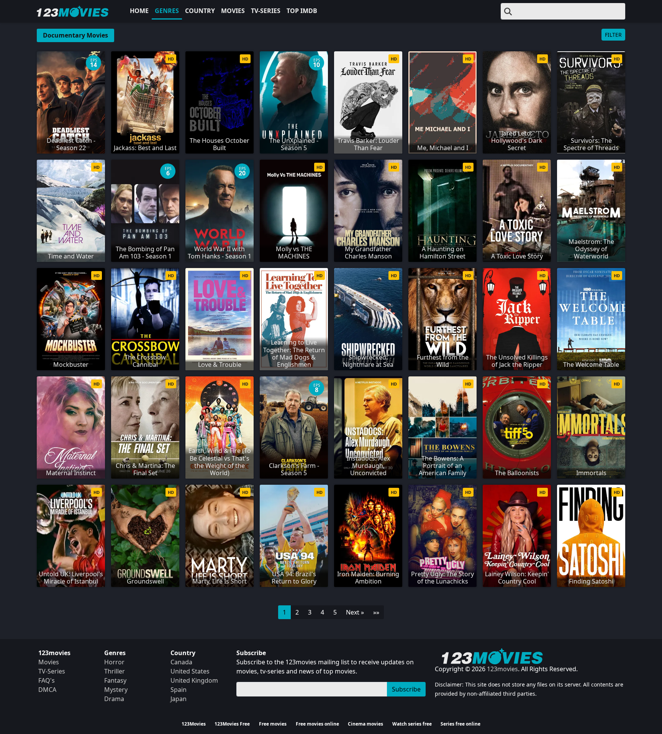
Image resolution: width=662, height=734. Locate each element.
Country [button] (200, 11)
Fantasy (115, 680)
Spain (178, 689)
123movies (502, 669)
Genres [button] (167, 11)
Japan (178, 699)
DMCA (47, 689)
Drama (114, 699)
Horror (114, 662)
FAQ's (46, 680)
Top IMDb (302, 11)
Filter (613, 34)
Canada (181, 662)
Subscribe (406, 689)
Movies (233, 11)
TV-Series (265, 11)
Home (139, 11)
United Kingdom (194, 680)
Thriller (114, 671)
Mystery (116, 689)
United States (190, 671)
